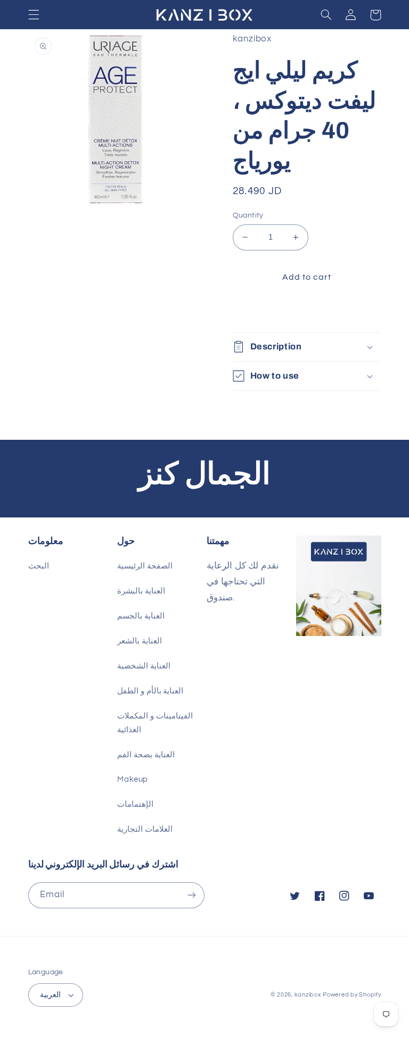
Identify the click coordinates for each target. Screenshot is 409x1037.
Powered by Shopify (352, 995)
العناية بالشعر (139, 641)
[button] (33, 15)
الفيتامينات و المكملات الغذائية (154, 723)
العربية (50, 995)
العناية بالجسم (141, 616)
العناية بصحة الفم (145, 755)
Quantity (248, 215)
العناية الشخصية (143, 666)
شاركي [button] (257, 311)
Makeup (132, 779)
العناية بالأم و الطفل (150, 691)
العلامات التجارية (145, 829)
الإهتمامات (135, 804)
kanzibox (308, 995)
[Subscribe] (191, 895)
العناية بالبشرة (141, 591)
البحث (38, 566)
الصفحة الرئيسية (145, 566)
